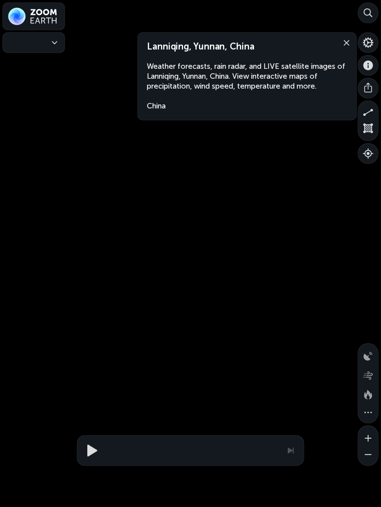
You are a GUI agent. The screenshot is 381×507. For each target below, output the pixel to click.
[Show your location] (368, 153)
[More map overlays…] (368, 413)
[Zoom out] (368, 455)
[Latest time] (290, 450)
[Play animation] (90, 450)
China (156, 105)
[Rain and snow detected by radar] (368, 353)
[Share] (368, 88)
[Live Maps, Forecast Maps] (33, 42)
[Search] (368, 13)
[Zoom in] (368, 436)
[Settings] (368, 42)
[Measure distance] (368, 111)
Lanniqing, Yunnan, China (200, 47)
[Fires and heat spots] (368, 393)
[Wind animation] (368, 373)
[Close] (344, 42)
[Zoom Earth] (33, 16)
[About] (368, 65)
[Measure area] (368, 131)
